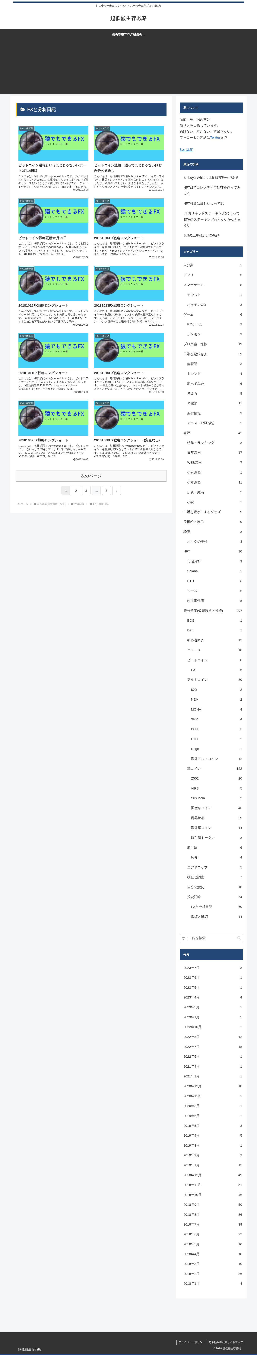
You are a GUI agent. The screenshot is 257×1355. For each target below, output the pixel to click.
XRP (216, 719)
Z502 (216, 778)
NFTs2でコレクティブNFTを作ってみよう (211, 190)
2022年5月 (212, 1056)
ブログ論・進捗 (212, 344)
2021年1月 (212, 1076)
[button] (239, 938)
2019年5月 (212, 1126)
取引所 (214, 847)
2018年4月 (212, 1254)
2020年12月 (212, 1086)
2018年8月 (212, 1215)
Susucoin (216, 798)
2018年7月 (212, 1224)
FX (216, 670)
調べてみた (214, 384)
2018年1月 (212, 1283)
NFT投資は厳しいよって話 (203, 203)
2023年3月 (212, 1007)
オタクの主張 (214, 541)
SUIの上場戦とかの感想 (201, 235)
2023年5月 (212, 987)
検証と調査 (214, 877)
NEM (216, 699)
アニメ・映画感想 (214, 423)
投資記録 (214, 897)
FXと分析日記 (216, 907)
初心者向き (214, 640)
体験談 (214, 403)
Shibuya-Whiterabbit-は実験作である (211, 178)
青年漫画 (214, 452)
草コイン (214, 768)
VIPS (216, 788)
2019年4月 (212, 1135)
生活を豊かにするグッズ (212, 512)
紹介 (216, 857)
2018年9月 (212, 1205)
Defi (214, 630)
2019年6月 (212, 1116)
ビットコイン (214, 660)
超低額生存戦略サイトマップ (226, 1342)
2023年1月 (212, 1017)
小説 (214, 502)
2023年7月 (212, 968)
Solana (214, 571)
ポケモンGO (214, 305)
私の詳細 (186, 150)
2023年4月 (212, 997)
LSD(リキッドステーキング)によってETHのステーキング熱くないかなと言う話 (212, 219)
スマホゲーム (212, 285)
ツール (214, 591)
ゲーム (212, 314)
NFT (212, 551)
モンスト (214, 295)
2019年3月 (212, 1145)
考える (214, 393)
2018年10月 (212, 1195)
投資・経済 (214, 492)
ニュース (214, 650)
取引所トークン (216, 838)
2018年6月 (212, 1234)
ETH (214, 581)
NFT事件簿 (214, 601)
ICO (216, 690)
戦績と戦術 (216, 917)
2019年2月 (212, 1155)
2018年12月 (212, 1175)
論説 (212, 532)
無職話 (214, 364)
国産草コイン (216, 808)
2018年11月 (212, 1185)
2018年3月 (212, 1264)
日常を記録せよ (212, 354)
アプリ (212, 275)
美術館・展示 (212, 522)
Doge (216, 749)
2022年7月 (212, 1047)
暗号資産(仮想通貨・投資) (212, 611)
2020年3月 (212, 1106)
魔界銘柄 (216, 818)
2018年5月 (212, 1244)
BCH (216, 729)
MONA (216, 709)
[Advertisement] (128, 67)
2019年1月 (212, 1165)
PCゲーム (214, 324)
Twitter (215, 137)
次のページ (91, 476)
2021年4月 (212, 1066)
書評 (212, 433)
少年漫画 (214, 482)
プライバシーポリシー (192, 1342)
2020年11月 (212, 1096)
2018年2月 (212, 1274)
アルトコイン (214, 680)
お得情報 (214, 413)
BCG (214, 620)
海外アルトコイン (216, 759)
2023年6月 (212, 977)
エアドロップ (214, 867)
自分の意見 (214, 887)
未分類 (212, 265)
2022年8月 (212, 1037)
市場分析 (214, 561)
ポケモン (214, 334)
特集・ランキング (214, 443)
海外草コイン (216, 828)
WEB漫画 (214, 462)
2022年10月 (212, 1027)
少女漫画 (214, 472)
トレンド (214, 374)
